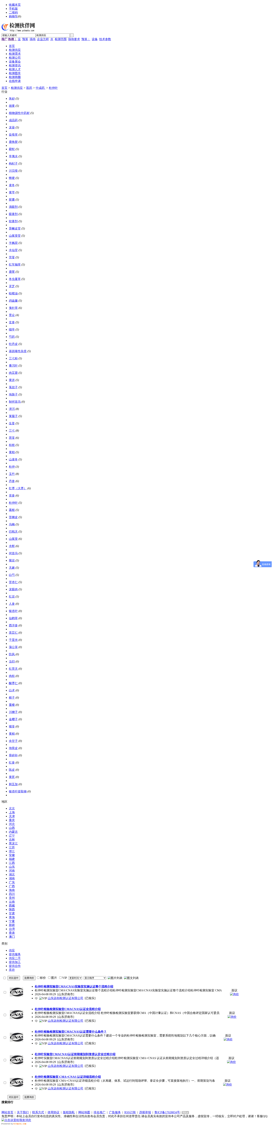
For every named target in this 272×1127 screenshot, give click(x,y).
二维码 (13, 12)
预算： (85, 39)
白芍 (12, 574)
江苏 (12, 847)
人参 (12, 603)
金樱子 (13, 719)
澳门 (12, 936)
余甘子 (13, 740)
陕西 (12, 909)
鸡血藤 (13, 300)
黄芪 (12, 777)
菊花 (12, 560)
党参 (12, 495)
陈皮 (12, 769)
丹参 (12, 481)
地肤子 (13, 394)
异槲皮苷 (15, 228)
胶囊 (12, 199)
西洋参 (13, 625)
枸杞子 (13, 163)
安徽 (12, 855)
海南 (12, 890)
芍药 (12, 336)
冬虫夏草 (15, 279)
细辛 (12, 329)
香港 (12, 932)
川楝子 (13, 712)
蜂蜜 (12, 178)
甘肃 (12, 913)
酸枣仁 (13, 683)
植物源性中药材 (19, 113)
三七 (12, 430)
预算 (25, 39)
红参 (12, 762)
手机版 (13, 8)
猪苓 (12, 726)
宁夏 (12, 921)
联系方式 (38, 1112)
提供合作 (15, 965)
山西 (12, 827)
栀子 (12, 697)
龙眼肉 (13, 589)
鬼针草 (13, 307)
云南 (12, 901)
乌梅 (12, 524)
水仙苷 (13, 250)
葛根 (12, 509)
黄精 (12, 733)
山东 (12, 866)
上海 (12, 812)
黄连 (12, 380)
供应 (12, 950)
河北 (12, 824)
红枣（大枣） (18, 488)
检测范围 (61, 39)
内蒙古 (13, 831)
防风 (12, 654)
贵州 (12, 897)
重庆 (12, 820)
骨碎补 (13, 755)
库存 (12, 969)
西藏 (12, 905)
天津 (12, 816)
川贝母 (13, 170)
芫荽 (12, 257)
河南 (12, 870)
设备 (95, 39)
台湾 (12, 928)
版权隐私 (69, 1112)
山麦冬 (13, 459)
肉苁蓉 (13, 372)
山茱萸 (13, 538)
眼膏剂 (13, 214)
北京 (12, 808)
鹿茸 (12, 271)
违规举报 (145, 1112)
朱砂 (12, 98)
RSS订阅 (130, 1112)
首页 (4, 87)
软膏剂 (13, 221)
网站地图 (84, 1112)
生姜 (12, 423)
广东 (12, 882)
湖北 (12, 874)
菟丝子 (13, 387)
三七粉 (13, 358)
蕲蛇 (12, 149)
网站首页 (7, 1112)
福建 (12, 859)
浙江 (12, 851)
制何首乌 (15, 401)
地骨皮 (13, 748)
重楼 (12, 704)
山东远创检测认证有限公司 (65, 998)
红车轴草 (15, 264)
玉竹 (12, 473)
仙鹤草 (13, 618)
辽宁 (12, 835)
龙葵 (12, 127)
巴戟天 (13, 531)
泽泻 (12, 408)
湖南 (12, 878)
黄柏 (12, 452)
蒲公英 (13, 647)
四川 (12, 893)
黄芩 (12, 192)
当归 (12, 661)
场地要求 (74, 39)
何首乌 (13, 553)
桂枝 (12, 445)
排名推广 (99, 1112)
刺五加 (13, 784)
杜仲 (12, 466)
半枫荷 (13, 242)
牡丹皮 (13, 344)
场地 (33, 39)
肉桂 (12, 675)
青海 (12, 917)
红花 (12, 596)
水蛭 (12, 546)
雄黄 (12, 105)
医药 (29, 87)
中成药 (40, 87)
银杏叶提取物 (18, 791)
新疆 (12, 925)
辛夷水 (13, 156)
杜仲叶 (53, 87)
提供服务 (15, 954)
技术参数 (105, 39)
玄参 (12, 322)
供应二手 (15, 958)
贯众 (12, 315)
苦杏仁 (13, 582)
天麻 (12, 567)
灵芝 (12, 286)
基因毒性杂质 (18, 351)
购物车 (13, 16)
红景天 (13, 668)
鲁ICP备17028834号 (167, 1112)
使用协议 (53, 1112)
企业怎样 (43, 39)
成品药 (13, 120)
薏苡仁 (13, 632)
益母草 (13, 134)
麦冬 (12, 185)
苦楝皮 (13, 517)
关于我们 (23, 1112)
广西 (12, 886)
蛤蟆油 (13, 293)
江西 (12, 862)
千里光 (13, 639)
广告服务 (115, 1112)
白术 (12, 690)
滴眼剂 (13, 206)
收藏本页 (15, 4)
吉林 (12, 839)
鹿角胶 (13, 141)
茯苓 (12, 437)
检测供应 (17, 87)
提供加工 (15, 962)
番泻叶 (13, 365)
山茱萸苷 (15, 235)
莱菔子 (13, 416)
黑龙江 (13, 843)
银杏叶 (13, 611)
